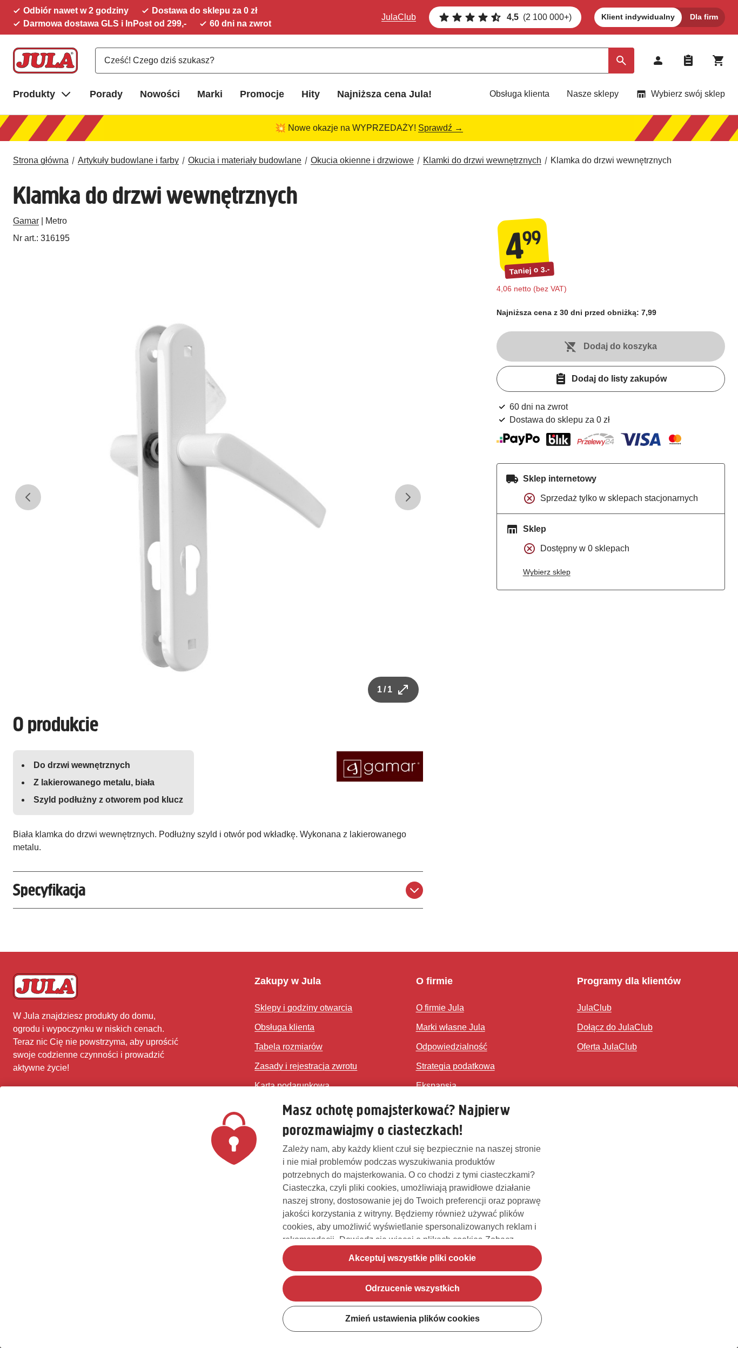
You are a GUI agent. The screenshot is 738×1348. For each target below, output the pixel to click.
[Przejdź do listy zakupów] (688, 61)
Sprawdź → (440, 127)
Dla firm (704, 16)
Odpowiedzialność (451, 1046)
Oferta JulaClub (607, 1046)
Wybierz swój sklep (688, 93)
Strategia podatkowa (455, 1066)
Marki (210, 94)
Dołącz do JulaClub (615, 1027)
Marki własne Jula (450, 1027)
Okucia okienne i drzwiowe (362, 160)
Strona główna (41, 160)
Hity (310, 94)
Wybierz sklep (547, 572)
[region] (369, 1217)
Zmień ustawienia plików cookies (412, 1318)
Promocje (262, 94)
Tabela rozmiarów (288, 1046)
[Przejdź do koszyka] (719, 61)
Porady (106, 94)
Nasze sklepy (593, 93)
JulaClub (398, 17)
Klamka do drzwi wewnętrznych (611, 160)
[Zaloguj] (658, 61)
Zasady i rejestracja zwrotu (305, 1066)
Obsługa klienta (519, 93)
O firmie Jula (440, 1007)
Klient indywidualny (638, 16)
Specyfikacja (49, 890)
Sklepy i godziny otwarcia (303, 1007)
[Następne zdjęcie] (408, 497)
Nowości (160, 94)
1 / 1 (384, 689)
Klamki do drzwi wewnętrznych (482, 160)
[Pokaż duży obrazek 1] (218, 497)
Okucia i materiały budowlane (244, 160)
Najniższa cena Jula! (384, 94)
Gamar (26, 220)
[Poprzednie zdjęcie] (28, 497)
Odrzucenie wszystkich (412, 1288)
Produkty (34, 94)
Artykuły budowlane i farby (128, 160)
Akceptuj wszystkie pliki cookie (412, 1258)
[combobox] (364, 61)
